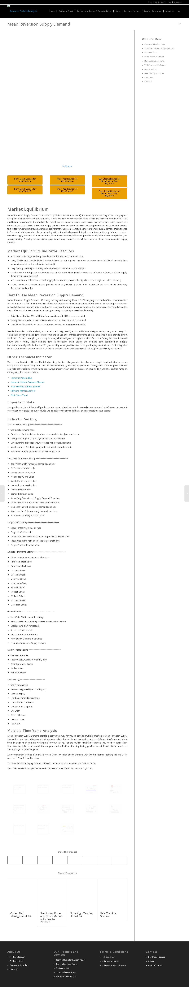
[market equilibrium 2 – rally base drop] (43, 789)
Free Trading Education (154, 73)
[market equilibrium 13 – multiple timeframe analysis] (67, 829)
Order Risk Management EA (20, 914)
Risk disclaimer (108, 957)
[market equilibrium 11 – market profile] (19, 829)
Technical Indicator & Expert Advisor (159, 48)
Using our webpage (110, 961)
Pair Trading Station (108, 914)
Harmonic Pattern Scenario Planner (27, 382)
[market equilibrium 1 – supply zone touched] (19, 789)
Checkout (178, 2)
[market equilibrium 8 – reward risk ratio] (67, 809)
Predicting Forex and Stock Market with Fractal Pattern (51, 917)
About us (148, 81)
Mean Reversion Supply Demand (38, 24)
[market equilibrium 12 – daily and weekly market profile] (43, 829)
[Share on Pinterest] (60, 860)
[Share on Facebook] (15, 860)
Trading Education (17, 957)
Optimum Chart (150, 52)
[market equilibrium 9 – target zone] (91, 809)
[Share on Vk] (104, 860)
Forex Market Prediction (154, 56)
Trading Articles (16, 961)
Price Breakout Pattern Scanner (25, 386)
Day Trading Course (156, 957)
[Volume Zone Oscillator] (186, 493)
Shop (150, 2)
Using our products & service (114, 965)
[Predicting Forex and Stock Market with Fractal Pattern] (52, 894)
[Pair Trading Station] (112, 894)
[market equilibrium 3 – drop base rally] (67, 789)
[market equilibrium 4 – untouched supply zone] (91, 789)
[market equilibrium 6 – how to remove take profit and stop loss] (19, 809)
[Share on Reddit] (119, 860)
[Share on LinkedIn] (74, 860)
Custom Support (155, 965)
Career (151, 961)
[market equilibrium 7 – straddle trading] (43, 809)
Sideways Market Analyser (22, 390)
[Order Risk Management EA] (22, 894)
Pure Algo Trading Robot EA (81, 914)
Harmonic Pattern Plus (21, 377)
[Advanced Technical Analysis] (22, 11)
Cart (169, 2)
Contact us (148, 77)
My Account (159, 2)
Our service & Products (19, 965)
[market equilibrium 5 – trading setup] (115, 789)
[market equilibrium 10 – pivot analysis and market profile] (115, 809)
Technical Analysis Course (155, 65)
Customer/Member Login (154, 44)
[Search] (179, 11)
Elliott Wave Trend (19, 395)
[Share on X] (30, 860)
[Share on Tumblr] (89, 860)
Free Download (150, 69)
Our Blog (13, 969)
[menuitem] (150, 2)
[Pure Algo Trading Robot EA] (82, 894)
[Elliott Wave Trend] (2, 493)
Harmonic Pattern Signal (154, 61)
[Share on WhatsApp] (45, 860)
